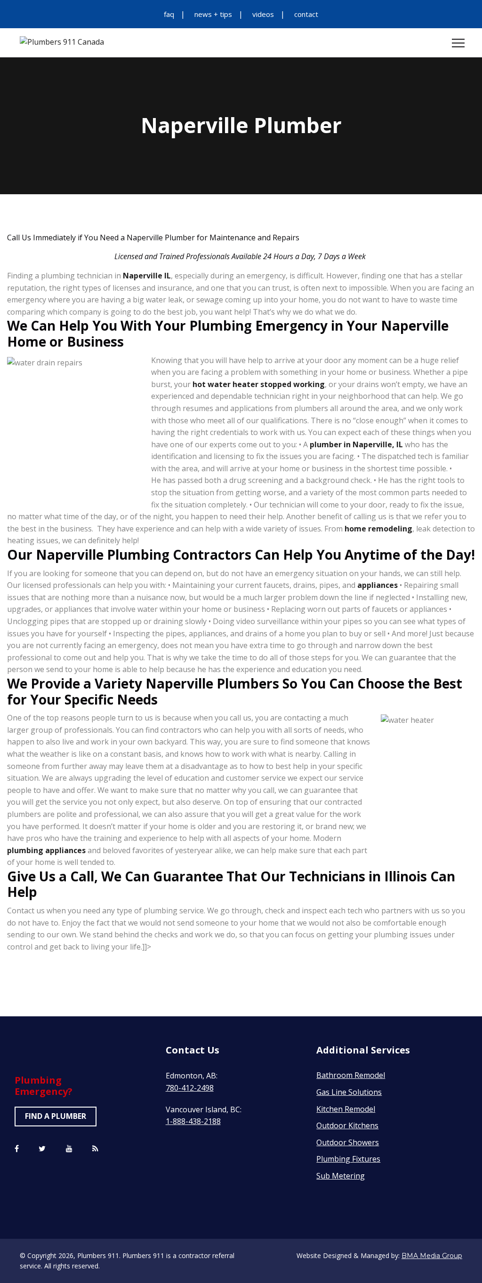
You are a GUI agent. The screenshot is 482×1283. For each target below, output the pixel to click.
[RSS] (95, 1149)
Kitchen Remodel (345, 1109)
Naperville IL (147, 275)
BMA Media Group (432, 1255)
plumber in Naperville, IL (356, 444)
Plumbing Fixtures (348, 1159)
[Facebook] (17, 1149)
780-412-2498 (190, 1088)
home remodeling (378, 528)
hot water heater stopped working (259, 384)
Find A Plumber (55, 1116)
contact (306, 14)
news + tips (213, 14)
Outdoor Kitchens (347, 1125)
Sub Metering (340, 1176)
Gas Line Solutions (349, 1092)
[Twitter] (42, 1149)
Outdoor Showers (347, 1142)
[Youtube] (69, 1149)
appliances (377, 585)
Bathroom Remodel (350, 1075)
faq (169, 14)
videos (263, 14)
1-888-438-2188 (193, 1121)
